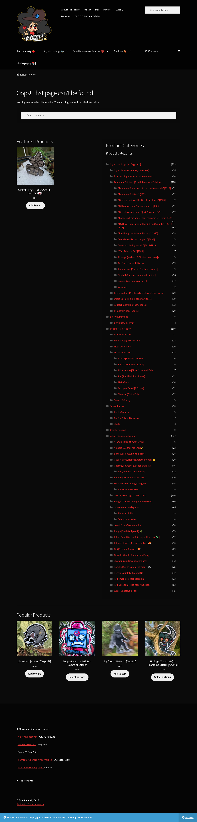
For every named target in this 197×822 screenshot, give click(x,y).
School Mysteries (127, 519)
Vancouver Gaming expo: (31, 767)
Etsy (97, 9)
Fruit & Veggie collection (127, 340)
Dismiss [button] (189, 817)
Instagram (65, 16)
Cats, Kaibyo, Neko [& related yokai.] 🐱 (135, 459)
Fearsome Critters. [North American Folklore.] (138, 182)
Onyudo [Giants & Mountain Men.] (131, 555)
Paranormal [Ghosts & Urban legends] (138, 269)
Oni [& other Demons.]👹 (127, 549)
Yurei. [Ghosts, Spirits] (125, 590)
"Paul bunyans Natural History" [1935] (138, 233)
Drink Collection (122, 334)
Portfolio (107, 9)
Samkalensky (117, 406)
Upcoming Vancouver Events (34, 728)
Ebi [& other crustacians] (131, 364)
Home (23, 74)
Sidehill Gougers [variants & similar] (137, 275)
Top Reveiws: (26, 780)
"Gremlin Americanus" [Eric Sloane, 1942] (139, 212)
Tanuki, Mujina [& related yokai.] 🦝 (132, 566)
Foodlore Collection (120, 328)
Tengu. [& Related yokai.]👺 (128, 572)
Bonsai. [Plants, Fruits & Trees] (130, 453)
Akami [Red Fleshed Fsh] (131, 358)
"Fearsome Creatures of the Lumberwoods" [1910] (144, 188)
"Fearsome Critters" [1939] (132, 194)
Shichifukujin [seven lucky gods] (130, 560)
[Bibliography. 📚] (26, 63)
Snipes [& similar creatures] (132, 280)
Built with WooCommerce (30, 804)
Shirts (117, 423)
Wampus (122, 286)
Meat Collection (122, 346)
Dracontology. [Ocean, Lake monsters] (134, 176)
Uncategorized (118, 429)
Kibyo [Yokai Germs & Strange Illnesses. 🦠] (137, 537)
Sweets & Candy (122, 400)
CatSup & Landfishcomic (126, 418)
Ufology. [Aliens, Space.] (126, 310)
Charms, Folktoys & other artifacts (132, 465)
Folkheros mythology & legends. (131, 483)
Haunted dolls (125, 513)
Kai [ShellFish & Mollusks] (131, 376)
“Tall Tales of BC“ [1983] (131, 251)
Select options (77, 677)
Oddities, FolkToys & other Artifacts (133, 298)
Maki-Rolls (123, 382)
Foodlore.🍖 (120, 51)
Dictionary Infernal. (124, 322)
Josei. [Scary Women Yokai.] (128, 525)
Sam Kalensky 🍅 (26, 51)
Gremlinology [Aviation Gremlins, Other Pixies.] (139, 292)
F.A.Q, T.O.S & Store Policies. (88, 16)
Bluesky (119, 9)
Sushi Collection (122, 352)
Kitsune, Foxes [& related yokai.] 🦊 (132, 543)
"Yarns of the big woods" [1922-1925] (137, 245)
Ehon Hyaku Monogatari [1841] (130, 477)
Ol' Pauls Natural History (131, 263)
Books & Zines (121, 412)
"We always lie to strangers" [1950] (136, 239)
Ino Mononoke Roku (128, 489)
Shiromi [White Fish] (129, 394)
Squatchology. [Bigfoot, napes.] (130, 304)
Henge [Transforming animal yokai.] (133, 501)
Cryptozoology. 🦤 (54, 51)
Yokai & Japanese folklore (123, 435)
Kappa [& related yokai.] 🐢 (128, 531)
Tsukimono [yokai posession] (129, 578)
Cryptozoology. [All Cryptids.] (125, 164)
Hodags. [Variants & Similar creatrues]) (138, 257)
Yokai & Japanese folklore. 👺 (88, 51)
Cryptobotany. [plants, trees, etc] (131, 170)
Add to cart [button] (35, 205)
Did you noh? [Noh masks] (131, 471)
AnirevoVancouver (27, 736)
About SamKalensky (70, 9)
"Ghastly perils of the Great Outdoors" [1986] (142, 200)
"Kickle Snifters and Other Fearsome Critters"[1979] (145, 217)
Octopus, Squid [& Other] (131, 388)
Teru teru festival (27, 744)
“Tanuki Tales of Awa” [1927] (129, 441)
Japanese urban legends (126, 507)
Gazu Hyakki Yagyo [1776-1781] (130, 495)
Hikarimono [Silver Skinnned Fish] (136, 370)
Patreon (87, 9)
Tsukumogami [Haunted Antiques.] (132, 584)
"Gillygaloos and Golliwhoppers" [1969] (139, 206)
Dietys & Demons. (119, 316)
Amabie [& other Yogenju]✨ (129, 447)
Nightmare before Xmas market (35, 759)
